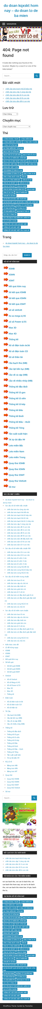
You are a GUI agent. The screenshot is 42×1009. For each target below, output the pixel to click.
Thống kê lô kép (17, 404)
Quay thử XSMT (17, 475)
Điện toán (9, 698)
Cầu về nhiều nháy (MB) (20, 380)
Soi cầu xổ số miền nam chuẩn (16, 610)
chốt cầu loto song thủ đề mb (18, 567)
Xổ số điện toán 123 (18, 351)
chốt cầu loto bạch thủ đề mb (18, 512)
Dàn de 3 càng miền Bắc (12, 180)
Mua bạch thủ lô (23, 211)
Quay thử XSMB (17, 463)
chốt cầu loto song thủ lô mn (18, 638)
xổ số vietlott (15, 310)
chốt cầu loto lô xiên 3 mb (17, 561)
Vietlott (8, 676)
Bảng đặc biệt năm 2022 (28, 164)
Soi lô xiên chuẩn (10, 221)
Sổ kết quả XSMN (17, 298)
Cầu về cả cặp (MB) (18, 374)
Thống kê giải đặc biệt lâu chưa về (16, 230)
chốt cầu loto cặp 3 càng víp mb (18, 92)
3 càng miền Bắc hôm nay (12, 142)
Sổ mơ (12, 486)
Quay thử (8, 775)
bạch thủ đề (32, 161)
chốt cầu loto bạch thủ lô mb (17, 518)
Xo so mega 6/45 (17, 315)
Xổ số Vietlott (12, 679)
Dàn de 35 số (24, 183)
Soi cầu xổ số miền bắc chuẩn (16, 506)
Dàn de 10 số (27, 180)
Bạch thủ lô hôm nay (11, 151)
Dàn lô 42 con (8, 192)
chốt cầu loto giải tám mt (16, 589)
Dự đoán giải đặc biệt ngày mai (15, 199)
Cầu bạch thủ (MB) (18, 363)
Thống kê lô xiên (17, 398)
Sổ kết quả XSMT (17, 304)
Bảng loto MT (12, 771)
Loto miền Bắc (16, 445)
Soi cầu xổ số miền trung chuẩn (17, 577)
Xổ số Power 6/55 (13, 685)
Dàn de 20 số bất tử (10, 183)
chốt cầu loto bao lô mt (15, 580)
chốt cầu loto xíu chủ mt (16, 607)
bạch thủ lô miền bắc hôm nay (14, 158)
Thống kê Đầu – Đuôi (19, 421)
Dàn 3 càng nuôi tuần (11, 177)
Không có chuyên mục (24, 205)
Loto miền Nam (16, 451)
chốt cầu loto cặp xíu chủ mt (17, 583)
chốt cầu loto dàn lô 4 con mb (17, 95)
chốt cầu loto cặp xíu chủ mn (17, 617)
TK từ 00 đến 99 (17, 439)
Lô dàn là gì (21, 208)
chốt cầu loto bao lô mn (16, 614)
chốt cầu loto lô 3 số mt (16, 592)
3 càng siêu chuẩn (30, 142)
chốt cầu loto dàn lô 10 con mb (18, 542)
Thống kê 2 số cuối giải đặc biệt (15, 224)
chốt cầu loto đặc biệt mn (16, 620)
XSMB (12, 268)
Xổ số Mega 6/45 (13, 682)
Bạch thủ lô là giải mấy (12, 154)
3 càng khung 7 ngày (10, 139)
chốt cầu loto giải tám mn (16, 623)
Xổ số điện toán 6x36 (19, 345)
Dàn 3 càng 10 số (29, 173)
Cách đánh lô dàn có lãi (12, 173)
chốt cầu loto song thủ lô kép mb (19, 570)
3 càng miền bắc (26, 139)
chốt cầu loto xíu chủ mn (16, 641)
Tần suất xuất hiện (18, 433)
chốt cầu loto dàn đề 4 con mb (18, 527)
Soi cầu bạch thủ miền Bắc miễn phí (16, 218)
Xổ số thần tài (16, 357)
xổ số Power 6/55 (17, 321)
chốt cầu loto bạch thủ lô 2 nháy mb (20, 521)
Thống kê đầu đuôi (18, 386)
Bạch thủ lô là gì (29, 154)
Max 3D (12, 327)
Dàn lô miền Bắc (22, 192)
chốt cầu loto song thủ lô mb (18, 573)
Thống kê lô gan (17, 392)
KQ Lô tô (8, 762)
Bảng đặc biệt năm (10, 164)
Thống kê (13, 339)
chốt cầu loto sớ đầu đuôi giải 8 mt (20, 595)
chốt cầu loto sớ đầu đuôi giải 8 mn (20, 629)
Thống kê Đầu (16, 410)
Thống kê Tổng (16, 427)
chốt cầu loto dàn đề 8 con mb (18, 533)
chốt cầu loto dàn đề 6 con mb (17, 101)
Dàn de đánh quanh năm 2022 (14, 189)
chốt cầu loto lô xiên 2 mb (17, 558)
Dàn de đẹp (31, 189)
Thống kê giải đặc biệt (11, 227)
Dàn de (24, 177)
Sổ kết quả (9, 662)
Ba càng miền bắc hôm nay (13, 148)
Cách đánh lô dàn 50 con (12, 170)
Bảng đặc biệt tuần (10, 167)
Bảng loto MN (12, 768)
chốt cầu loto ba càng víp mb (18, 509)
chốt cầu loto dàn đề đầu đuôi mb (19, 539)
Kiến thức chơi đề (12, 644)
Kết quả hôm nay (11, 659)
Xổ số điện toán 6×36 (15, 702)
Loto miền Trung (17, 457)
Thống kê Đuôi (16, 416)
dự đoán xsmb (8, 205)
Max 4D (13, 333)
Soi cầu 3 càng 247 (10, 214)
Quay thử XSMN (17, 469)
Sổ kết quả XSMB (17, 292)
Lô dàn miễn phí (9, 211)
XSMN (12, 274)
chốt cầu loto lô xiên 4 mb (17, 564)
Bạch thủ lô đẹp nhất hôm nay (14, 161)
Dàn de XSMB (21, 186)
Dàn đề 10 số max (9, 195)
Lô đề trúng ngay (11, 647)
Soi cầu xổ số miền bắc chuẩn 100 (18, 548)
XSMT (11, 280)
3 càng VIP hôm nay (10, 145)
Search (27, 255)
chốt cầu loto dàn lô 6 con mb (18, 552)
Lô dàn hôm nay (9, 208)
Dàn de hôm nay (9, 186)
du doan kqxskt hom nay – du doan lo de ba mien (21, 10)
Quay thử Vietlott (17, 480)
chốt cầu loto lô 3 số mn (16, 626)
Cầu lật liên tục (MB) (19, 369)
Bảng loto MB (12, 765)
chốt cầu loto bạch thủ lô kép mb (18, 89)
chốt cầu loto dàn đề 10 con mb (19, 536)
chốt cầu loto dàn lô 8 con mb (17, 98)
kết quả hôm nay (17, 286)
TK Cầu (8, 711)
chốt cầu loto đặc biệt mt (16, 586)
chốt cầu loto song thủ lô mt (17, 604)
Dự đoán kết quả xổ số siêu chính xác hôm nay (20, 202)
